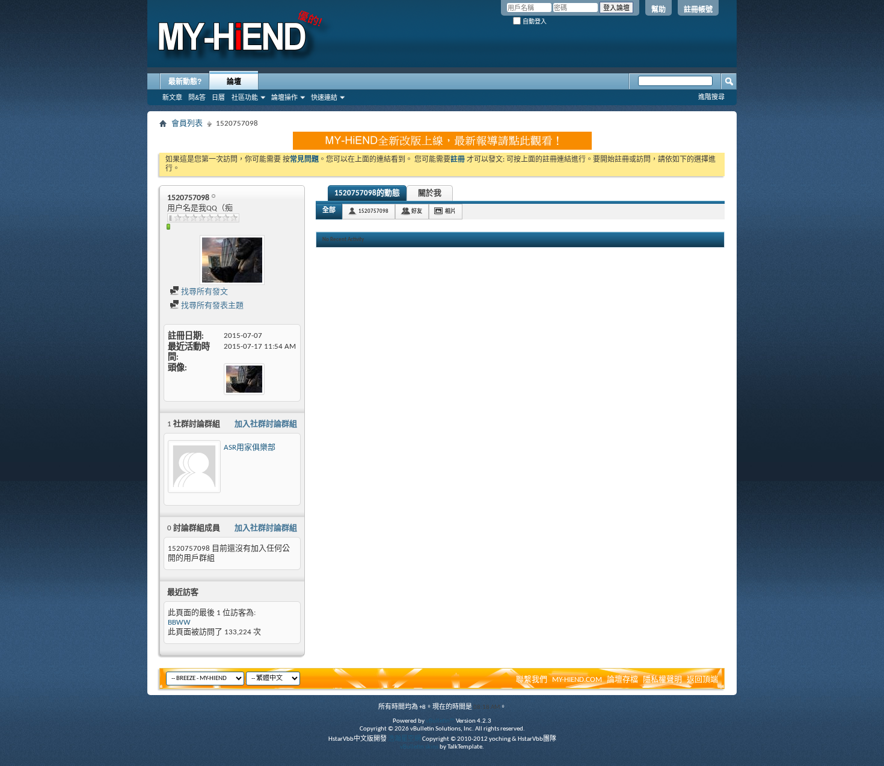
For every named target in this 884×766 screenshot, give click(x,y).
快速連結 (324, 97)
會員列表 (187, 123)
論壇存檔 (622, 680)
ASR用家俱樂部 (249, 448)
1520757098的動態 (367, 193)
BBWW (179, 623)
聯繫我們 (531, 680)
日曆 (218, 97)
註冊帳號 (698, 9)
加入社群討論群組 (266, 424)
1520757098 (373, 211)
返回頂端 (702, 680)
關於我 (429, 193)
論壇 (234, 82)
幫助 (658, 9)
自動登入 (534, 21)
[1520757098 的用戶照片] (232, 260)
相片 (450, 211)
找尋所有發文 (203, 292)
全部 (329, 210)
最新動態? (184, 82)
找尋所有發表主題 (211, 306)
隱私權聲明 (662, 680)
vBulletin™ (440, 721)
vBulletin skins (419, 747)
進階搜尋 (711, 96)
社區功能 (245, 97)
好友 (416, 211)
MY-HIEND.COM (577, 680)
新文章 (172, 97)
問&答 (197, 97)
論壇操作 (284, 97)
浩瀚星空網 (404, 739)
